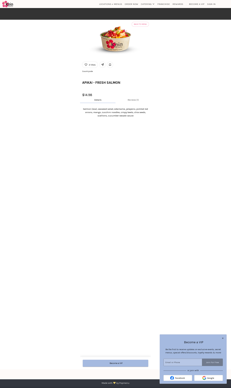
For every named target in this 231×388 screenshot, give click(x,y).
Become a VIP (197, 4)
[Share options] (102, 65)
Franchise (163, 4)
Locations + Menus (110, 4)
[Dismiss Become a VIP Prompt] (223, 338)
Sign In (211, 4)
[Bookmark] (110, 65)
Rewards (178, 4)
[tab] (98, 100)
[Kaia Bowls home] (14, 4)
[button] (148, 4)
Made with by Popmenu (65, 383)
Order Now (131, 4)
